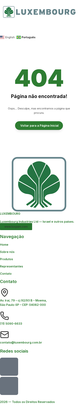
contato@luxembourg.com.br (21, 342)
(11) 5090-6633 (11, 323)
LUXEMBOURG (10, 213)
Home (4, 244)
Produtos (6, 259)
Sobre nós (7, 252)
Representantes (11, 266)
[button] (39, 27)
